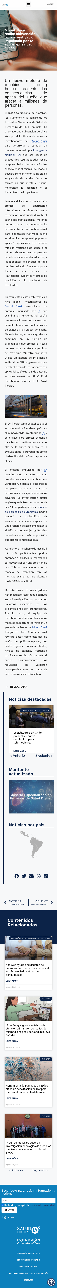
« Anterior (18, 755)
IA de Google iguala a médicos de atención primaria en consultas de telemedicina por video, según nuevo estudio (28, 1030)
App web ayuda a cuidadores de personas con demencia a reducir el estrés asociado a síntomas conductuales (27, 969)
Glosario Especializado (28, 1260)
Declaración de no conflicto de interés (28, 1273)
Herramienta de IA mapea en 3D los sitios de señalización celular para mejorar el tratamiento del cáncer (27, 1089)
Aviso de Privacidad (28, 1266)
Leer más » (19, 751)
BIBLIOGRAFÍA (18, 686)
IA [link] (39, 311)
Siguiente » (44, 755)
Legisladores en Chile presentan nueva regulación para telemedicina (27, 737)
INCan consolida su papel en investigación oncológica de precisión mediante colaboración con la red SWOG (28, 1147)
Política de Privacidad (43, 1205)
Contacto (28, 1280)
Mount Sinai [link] (39, 141)
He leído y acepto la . (29, 1205)
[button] (28, 4)
